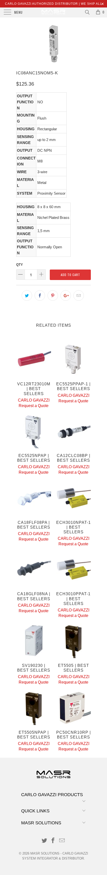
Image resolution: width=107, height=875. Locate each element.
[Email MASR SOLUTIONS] (62, 841)
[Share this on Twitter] (27, 295)
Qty (19, 265)
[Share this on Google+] (65, 295)
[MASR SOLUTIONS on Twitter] (44, 841)
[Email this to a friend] (78, 295)
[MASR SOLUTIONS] (53, 12)
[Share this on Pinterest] (53, 295)
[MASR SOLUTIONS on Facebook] (53, 841)
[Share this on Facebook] (40, 295)
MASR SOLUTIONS (44, 853)
